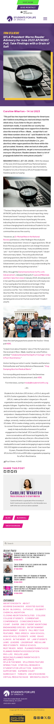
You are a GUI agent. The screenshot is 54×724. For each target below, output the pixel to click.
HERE (9, 343)
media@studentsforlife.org (36, 383)
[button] (45, 18)
